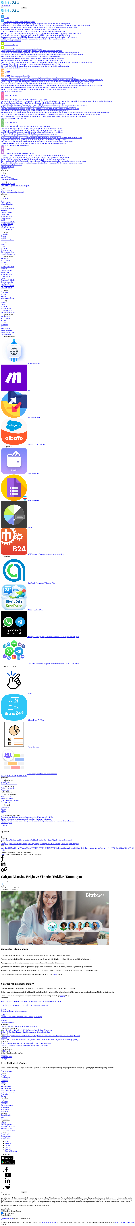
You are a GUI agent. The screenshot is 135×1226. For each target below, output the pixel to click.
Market (3, 1123)
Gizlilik (7, 1145)
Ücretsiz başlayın (6, 823)
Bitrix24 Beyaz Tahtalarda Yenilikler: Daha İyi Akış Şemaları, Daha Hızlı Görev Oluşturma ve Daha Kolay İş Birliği (39, 1040)
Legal (7, 1141)
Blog (2, 854)
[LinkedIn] (7, 1183)
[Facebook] (6, 1171)
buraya (55, 974)
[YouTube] (8, 1177)
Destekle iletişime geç (8, 1092)
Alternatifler (5, 1107)
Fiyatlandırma (5, 169)
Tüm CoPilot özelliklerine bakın (11, 165)
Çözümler (4, 1104)
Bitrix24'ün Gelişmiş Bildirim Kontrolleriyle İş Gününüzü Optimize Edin (25, 1045)
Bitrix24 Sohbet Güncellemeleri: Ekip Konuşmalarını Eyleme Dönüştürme (25, 1032)
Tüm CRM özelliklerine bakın (11, 41)
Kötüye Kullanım (11, 1151)
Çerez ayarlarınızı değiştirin (124, 1222)
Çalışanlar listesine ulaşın (9, 1026)
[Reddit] (7, 1188)
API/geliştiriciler (6, 1128)
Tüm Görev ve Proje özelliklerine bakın (14, 68)
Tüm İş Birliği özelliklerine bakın (12, 91)
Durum (3, 1096)
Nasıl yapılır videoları (8, 1090)
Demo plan (4, 1094)
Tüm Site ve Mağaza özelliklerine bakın (14, 118)
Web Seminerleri (6, 1088)
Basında (3, 1083)
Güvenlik (8, 1149)
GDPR (7, 1147)
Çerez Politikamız (7, 1219)
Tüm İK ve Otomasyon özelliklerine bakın (15, 145)
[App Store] (7, 1159)
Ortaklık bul (5, 1134)
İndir (2, 1117)
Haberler (4, 1038)
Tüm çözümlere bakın (8, 332)
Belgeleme (4, 1119)
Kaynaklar (4, 1111)
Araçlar (3, 1075)
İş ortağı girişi (5, 1138)
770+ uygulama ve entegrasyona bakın (14, 776)
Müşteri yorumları (7, 1105)
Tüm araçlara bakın (7, 167)
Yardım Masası (6, 1086)
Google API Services (8, 1130)
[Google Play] (8, 1164)
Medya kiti (4, 1079)
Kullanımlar (5, 1109)
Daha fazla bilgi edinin (49, 1222)
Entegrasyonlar (6, 334)
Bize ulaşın (4, 1081)
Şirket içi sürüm (6, 1115)
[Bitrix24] (10, 4)
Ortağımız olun (6, 1136)
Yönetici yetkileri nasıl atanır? (28, 1026)
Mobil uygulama (6, 1124)
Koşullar (8, 1143)
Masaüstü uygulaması (8, 1126)
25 (9, 1051)
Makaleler (4, 1102)
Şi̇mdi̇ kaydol (5, 6)
